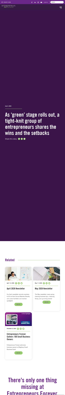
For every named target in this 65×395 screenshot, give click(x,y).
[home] (8, 6)
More (18, 304)
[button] (60, 7)
